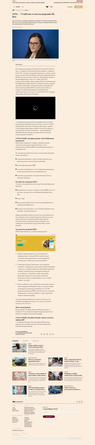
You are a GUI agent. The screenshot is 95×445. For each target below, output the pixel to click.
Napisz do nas (15, 410)
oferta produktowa (16, 435)
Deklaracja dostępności (29, 413)
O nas (13, 407)
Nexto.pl (26, 420)
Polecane (25, 341)
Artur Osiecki (19, 64)
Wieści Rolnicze (28, 425)
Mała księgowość (28, 422)
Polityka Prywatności (29, 407)
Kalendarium (24, 433)
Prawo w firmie (21, 10)
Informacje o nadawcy (29, 412)
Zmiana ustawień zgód (29, 409)
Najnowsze (36, 341)
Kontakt (14, 409)
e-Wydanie (70, 6)
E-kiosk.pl (26, 417)
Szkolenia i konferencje (17, 430)
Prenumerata (15, 420)
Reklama (14, 417)
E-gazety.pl (27, 419)
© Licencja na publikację (21, 331)
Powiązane (15, 341)
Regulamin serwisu (28, 410)
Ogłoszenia (15, 419)
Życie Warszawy (28, 426)
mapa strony (15, 433)
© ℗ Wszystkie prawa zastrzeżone (24, 333)
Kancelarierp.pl (27, 423)
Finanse (26, 10)
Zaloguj (78, 6)
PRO (51, 7)
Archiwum (14, 422)
